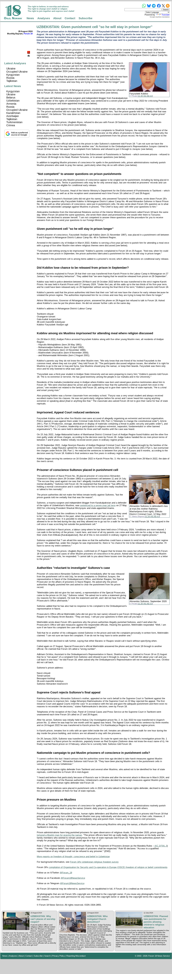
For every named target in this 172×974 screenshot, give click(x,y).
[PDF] (29, 51)
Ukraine (10, 68)
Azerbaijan (12, 116)
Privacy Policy (58, 956)
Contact (70, 18)
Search (47, 956)
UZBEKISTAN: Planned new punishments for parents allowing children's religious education (156, 922)
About (57, 18)
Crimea (10, 125)
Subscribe (85, 18)
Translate (166, 15)
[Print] (29, 55)
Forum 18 (28, 33)
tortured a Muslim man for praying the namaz (59, 835)
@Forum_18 (66, 872)
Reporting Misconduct (76, 956)
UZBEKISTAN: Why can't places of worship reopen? (43, 919)
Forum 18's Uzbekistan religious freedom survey (94, 862)
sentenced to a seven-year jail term (98, 505)
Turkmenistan (14, 122)
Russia (10, 77)
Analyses (43, 18)
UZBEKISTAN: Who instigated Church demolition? (97, 919)
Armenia (11, 103)
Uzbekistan (12, 100)
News (30, 18)
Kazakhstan (13, 112)
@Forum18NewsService (73, 878)
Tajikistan (11, 80)
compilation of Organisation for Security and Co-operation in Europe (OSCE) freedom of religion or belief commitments (108, 867)
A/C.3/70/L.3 (161, 846)
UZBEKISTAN (48, 27)
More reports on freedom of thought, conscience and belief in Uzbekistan (73, 856)
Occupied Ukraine (17, 71)
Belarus (10, 97)
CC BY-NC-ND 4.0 (145, 96)
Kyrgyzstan (13, 74)
